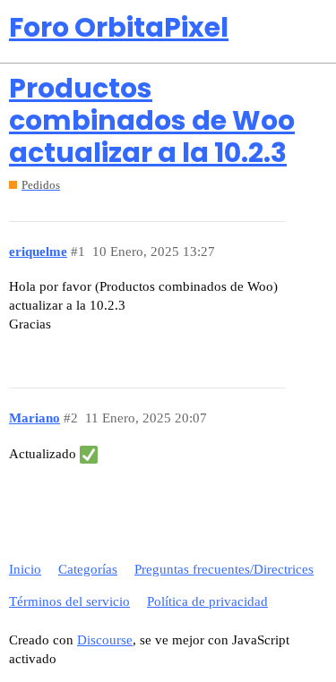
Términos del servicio (69, 601)
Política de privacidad (207, 601)
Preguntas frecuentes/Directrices (224, 569)
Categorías (87, 569)
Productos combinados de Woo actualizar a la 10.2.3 (152, 120)
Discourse (105, 640)
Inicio (25, 569)
